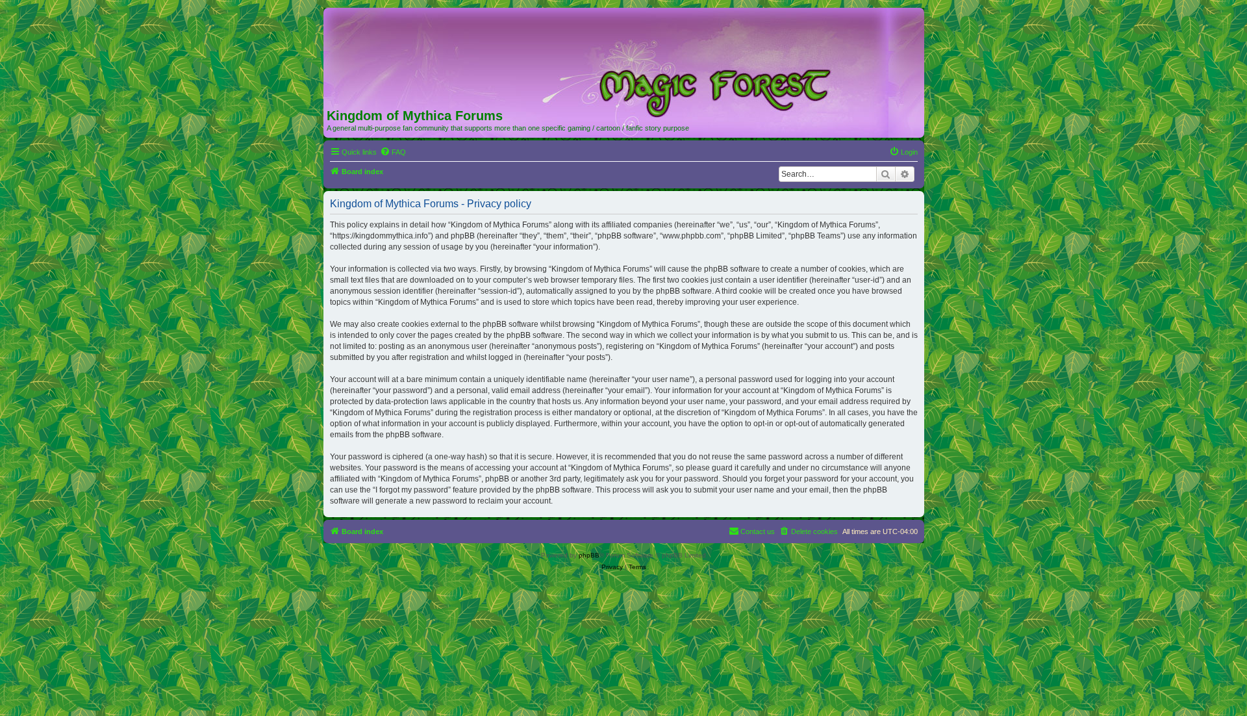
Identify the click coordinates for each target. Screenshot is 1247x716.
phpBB (589, 555)
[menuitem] (393, 152)
